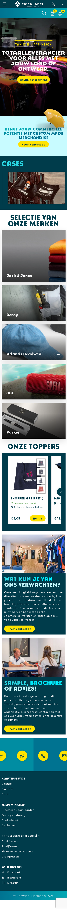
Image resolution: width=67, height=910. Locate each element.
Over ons (7, 788)
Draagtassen (10, 856)
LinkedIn (13, 882)
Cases (6, 793)
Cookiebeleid (11, 820)
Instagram (14, 877)
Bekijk (37, 518)
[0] (52, 13)
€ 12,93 (59, 518)
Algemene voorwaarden (18, 809)
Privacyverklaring (13, 815)
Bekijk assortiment (33, 80)
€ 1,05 (15, 518)
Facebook (13, 872)
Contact (7, 783)
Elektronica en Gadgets (17, 851)
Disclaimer (9, 825)
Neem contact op (19, 629)
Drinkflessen (10, 841)
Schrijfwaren (10, 846)
